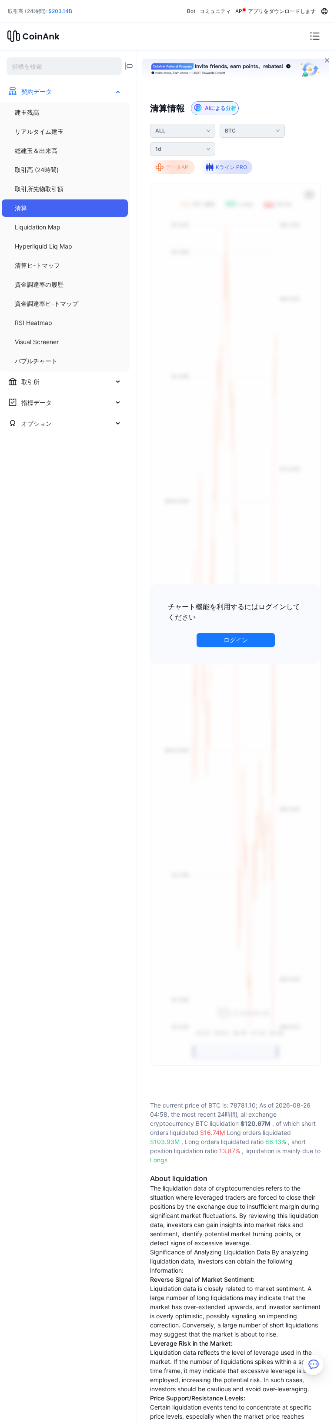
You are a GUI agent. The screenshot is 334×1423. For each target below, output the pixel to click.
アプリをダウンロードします (282, 11)
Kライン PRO (231, 167)
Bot (191, 11)
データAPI (178, 167)
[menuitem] (65, 112)
